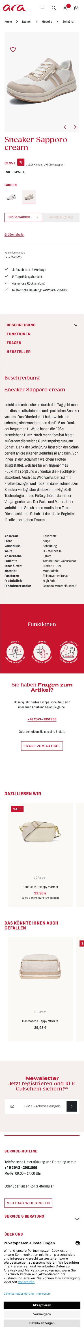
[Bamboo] (42, 652)
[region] (42, 82)
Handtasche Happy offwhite (40, 1021)
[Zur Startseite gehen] (14, 7)
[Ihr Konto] (64, 7)
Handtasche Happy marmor (40, 887)
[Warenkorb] (76, 7)
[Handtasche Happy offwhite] (40, 966)
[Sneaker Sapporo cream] (41, 82)
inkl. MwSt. (15, 172)
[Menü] (42, 7)
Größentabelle (14, 234)
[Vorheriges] (65, 127)
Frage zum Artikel (42, 746)
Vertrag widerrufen (28, 1203)
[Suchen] (53, 7)
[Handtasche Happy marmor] (40, 832)
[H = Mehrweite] (15, 652)
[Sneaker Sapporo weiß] (11, 197)
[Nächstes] (75, 127)
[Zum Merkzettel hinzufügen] (13, 49)
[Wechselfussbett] (69, 652)
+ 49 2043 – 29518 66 (42, 719)
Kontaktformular (42, 1186)
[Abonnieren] (72, 1106)
